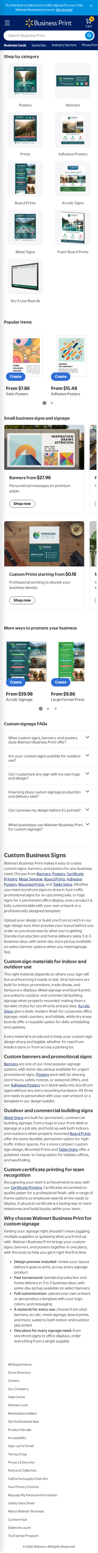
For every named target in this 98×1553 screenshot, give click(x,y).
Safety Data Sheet (21, 1503)
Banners (44, 874)
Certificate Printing (26, 1187)
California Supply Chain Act (28, 1479)
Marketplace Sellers (22, 1413)
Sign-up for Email (21, 1446)
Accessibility (17, 1438)
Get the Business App (23, 1421)
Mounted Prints (31, 884)
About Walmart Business (26, 1511)
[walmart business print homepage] (48, 23)
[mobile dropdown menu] (7, 23)
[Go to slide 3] (55, 708)
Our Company (18, 1389)
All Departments (20, 1364)
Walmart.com (18, 1405)
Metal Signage (31, 879)
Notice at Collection (22, 1470)
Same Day (39, 45)
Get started (64, 10)
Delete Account (19, 1528)
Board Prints (54, 879)
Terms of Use (17, 1454)
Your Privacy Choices (23, 1487)
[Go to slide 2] (51, 403)
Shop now (22, 600)
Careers (13, 1381)
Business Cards (15, 45)
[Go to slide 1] (44, 403)
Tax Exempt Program (23, 1536)
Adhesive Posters (25, 1085)
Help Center (16, 1397)
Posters (58, 874)
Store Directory (19, 1372)
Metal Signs (13, 1117)
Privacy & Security (21, 1462)
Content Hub (17, 1519)
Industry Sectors (64, 45)
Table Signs (62, 884)
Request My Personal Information (32, 1495)
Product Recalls (19, 1430)
